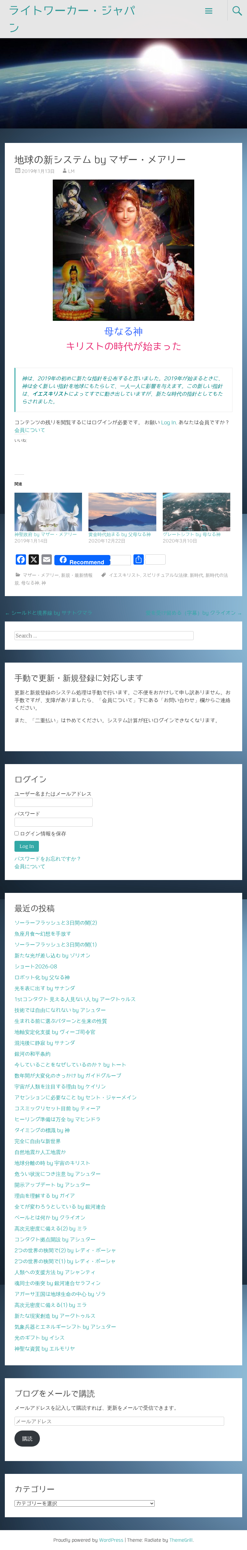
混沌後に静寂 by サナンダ (44, 1042)
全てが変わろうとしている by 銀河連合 (60, 1206)
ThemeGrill (181, 1540)
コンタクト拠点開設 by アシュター (55, 1239)
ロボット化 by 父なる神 (42, 977)
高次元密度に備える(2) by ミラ (50, 1228)
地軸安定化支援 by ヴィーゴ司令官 (55, 1032)
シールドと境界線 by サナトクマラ (48, 612)
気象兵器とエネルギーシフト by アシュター (65, 1326)
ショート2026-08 (35, 966)
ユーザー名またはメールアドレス (53, 794)
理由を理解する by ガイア (44, 1195)
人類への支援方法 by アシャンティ (55, 1272)
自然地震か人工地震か (40, 1152)
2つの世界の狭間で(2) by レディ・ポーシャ (65, 1250)
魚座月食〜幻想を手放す (42, 933)
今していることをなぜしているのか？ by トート (70, 1064)
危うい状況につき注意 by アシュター (57, 1173)
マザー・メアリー (41, 575)
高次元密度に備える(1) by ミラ (50, 1305)
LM (71, 171)
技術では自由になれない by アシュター (60, 1010)
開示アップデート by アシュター (52, 1184)
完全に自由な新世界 (37, 1141)
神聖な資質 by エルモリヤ (44, 1348)
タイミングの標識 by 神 (42, 1130)
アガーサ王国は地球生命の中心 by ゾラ (60, 1294)
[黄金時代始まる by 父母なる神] (122, 512)
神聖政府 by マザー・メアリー (45, 534)
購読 (27, 1438)
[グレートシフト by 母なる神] (196, 512)
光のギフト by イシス (39, 1337)
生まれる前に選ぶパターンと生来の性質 (60, 1021)
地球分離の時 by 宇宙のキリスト (52, 1163)
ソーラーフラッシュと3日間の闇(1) (55, 944)
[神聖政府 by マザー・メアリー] (48, 512)
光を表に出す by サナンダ (44, 988)
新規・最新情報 (77, 575)
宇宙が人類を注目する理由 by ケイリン (60, 1086)
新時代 (196, 575)
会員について (29, 430)
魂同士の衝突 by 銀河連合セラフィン (57, 1283)
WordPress (111, 1540)
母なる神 (30, 583)
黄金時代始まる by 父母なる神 (119, 534)
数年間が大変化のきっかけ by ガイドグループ (67, 1075)
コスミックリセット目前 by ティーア (57, 1108)
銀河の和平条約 (32, 1053)
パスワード (27, 813)
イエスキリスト (124, 575)
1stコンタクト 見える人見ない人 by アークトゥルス (75, 999)
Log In (168, 422)
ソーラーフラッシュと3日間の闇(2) (55, 922)
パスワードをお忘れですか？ (47, 858)
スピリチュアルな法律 (165, 575)
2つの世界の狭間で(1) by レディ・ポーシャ (65, 1261)
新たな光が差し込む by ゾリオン (52, 955)
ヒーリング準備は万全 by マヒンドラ (57, 1119)
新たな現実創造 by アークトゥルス (55, 1315)
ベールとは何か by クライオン (49, 1217)
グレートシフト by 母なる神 (192, 534)
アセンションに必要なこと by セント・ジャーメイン (75, 1097)
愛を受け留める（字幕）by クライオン (194, 612)
